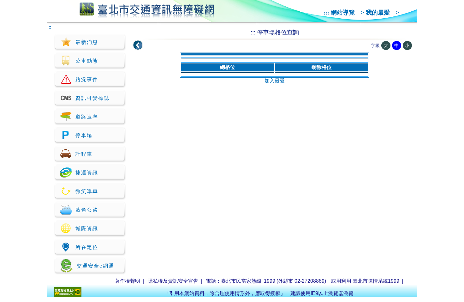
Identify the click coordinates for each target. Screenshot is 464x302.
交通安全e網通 (95, 266)
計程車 (83, 154)
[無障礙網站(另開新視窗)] (67, 295)
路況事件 (86, 79)
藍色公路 (86, 210)
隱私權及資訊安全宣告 (173, 281)
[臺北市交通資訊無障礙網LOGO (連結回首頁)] (147, 15)
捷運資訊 (86, 172)
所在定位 (86, 247)
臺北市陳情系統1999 (376, 281)
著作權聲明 (127, 281)
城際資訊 (86, 228)
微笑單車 (86, 191)
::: (326, 12)
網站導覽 (343, 12)
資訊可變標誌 (92, 98)
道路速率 (86, 116)
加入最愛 (275, 80)
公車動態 (86, 60)
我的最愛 (378, 12)
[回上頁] (138, 45)
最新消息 (86, 42)
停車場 (83, 135)
